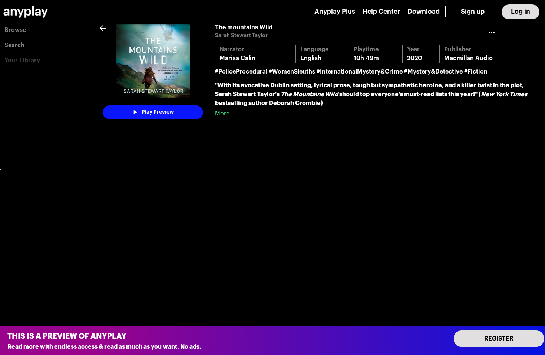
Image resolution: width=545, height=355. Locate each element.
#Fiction (476, 72)
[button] (46, 30)
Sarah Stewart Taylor (241, 35)
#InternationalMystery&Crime (360, 72)
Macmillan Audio (468, 58)
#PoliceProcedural (241, 72)
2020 (414, 58)
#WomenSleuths (292, 72)
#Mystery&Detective (433, 72)
